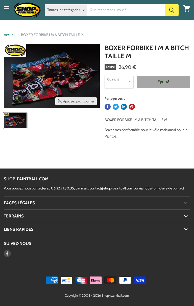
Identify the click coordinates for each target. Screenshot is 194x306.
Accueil (9, 35)
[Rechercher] (172, 10)
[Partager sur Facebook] (108, 107)
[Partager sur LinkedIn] (124, 107)
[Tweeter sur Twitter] (116, 107)
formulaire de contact (168, 188)
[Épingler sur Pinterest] (132, 107)
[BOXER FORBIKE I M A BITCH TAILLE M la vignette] (15, 121)
